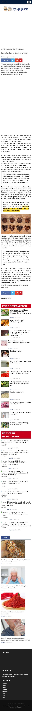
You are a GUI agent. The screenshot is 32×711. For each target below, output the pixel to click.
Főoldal (5, 2)
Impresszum (19, 706)
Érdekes (4, 685)
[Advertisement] (16, 30)
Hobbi (3, 693)
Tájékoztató (27, 706)
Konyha (4, 687)
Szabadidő (4, 691)
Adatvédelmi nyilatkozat (8, 706)
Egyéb (3, 697)
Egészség (4, 683)
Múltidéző (4, 689)
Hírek (3, 695)
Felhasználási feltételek (16, 707)
